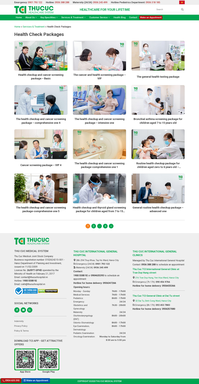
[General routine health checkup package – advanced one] (158, 188)
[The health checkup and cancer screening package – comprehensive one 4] (41, 100)
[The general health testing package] (158, 56)
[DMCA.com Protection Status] (48, 291)
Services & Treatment (72, 17)
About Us (30, 17)
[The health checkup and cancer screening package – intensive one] (99, 100)
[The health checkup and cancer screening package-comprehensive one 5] (41, 188)
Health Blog (119, 17)
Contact (133, 17)
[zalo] (29, 310)
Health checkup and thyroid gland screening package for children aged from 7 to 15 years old (99, 211)
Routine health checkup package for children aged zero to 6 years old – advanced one (158, 167)
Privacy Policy (20, 326)
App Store (25, 371)
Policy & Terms (21, 330)
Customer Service (98, 17)
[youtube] (23, 310)
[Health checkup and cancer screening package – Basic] (41, 56)
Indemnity (19, 321)
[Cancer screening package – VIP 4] (41, 144)
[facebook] (17, 310)
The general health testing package (158, 76)
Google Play (48, 371)
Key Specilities (48, 17)
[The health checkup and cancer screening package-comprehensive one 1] (99, 144)
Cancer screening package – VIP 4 (40, 165)
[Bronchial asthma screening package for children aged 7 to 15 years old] (158, 100)
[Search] (182, 9)
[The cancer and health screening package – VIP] (99, 56)
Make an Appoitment (151, 17)
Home (19, 17)
